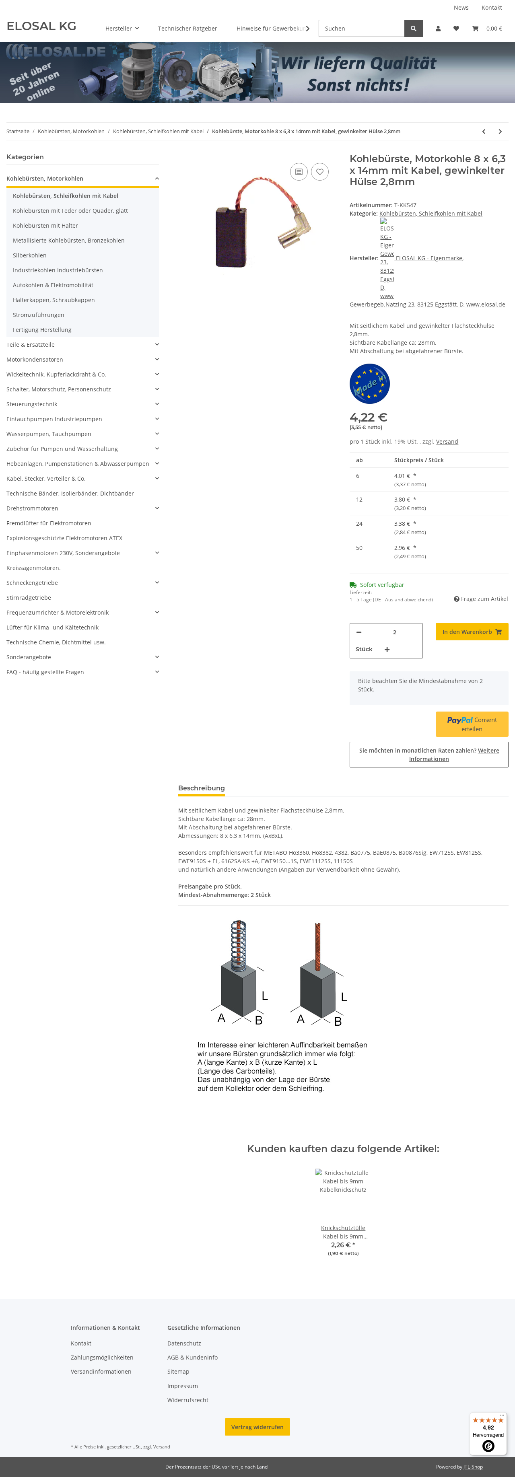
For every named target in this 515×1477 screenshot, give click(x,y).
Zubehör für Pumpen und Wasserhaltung (62, 449)
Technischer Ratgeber (187, 28)
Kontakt (492, 7)
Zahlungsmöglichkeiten (102, 1357)
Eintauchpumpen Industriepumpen (54, 419)
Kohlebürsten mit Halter (45, 225)
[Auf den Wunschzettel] (320, 172)
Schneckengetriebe (32, 582)
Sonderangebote (28, 657)
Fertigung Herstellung (42, 329)
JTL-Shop (473, 1466)
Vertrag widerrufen (257, 1427)
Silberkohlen (30, 255)
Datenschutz (184, 1343)
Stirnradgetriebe (28, 597)
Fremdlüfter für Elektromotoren (48, 523)
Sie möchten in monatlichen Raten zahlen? (429, 755)
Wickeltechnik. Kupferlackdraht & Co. (56, 374)
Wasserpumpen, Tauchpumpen (48, 434)
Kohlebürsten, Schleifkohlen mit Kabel (430, 213)
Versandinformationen (101, 1371)
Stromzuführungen (38, 315)
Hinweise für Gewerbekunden (277, 28)
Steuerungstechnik (31, 404)
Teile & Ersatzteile (30, 344)
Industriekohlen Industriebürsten (58, 270)
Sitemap (178, 1371)
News (461, 7)
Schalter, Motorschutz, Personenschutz (58, 389)
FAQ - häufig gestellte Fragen (45, 672)
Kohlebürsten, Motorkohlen (44, 178)
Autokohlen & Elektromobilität (53, 285)
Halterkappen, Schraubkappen (54, 300)
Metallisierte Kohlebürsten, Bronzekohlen (69, 240)
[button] (438, 28)
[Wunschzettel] (456, 28)
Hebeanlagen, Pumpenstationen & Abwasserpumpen (77, 463)
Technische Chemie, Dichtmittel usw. (56, 642)
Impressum (182, 1386)
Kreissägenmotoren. (33, 568)
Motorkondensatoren (34, 359)
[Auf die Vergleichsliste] (299, 172)
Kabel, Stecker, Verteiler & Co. (46, 478)
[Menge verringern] (359, 632)
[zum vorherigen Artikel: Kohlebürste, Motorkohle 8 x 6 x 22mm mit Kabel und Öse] (484, 131)
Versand (447, 441)
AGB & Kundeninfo (192, 1357)
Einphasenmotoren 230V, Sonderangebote (63, 553)
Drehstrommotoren (32, 508)
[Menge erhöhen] (387, 649)
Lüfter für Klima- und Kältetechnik (52, 627)
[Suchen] (413, 28)
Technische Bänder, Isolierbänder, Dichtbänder (70, 493)
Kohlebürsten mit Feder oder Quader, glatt (70, 210)
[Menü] (502, 1417)
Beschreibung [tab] (201, 788)
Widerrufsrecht (187, 1400)
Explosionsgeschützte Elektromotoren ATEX (64, 538)
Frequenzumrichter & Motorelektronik (57, 612)
